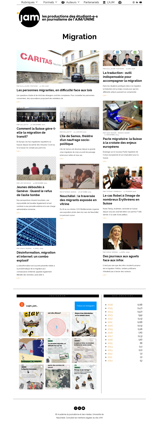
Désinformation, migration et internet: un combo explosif (36, 256)
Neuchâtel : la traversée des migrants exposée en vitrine (78, 200)
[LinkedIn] (137, 2)
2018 (110, 332)
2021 (110, 322)
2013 (110, 350)
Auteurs (71, 2)
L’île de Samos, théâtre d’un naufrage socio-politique (76, 140)
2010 (110, 360)
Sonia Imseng (25, 248)
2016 (110, 339)
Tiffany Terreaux (114, 191)
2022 (110, 318)
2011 (110, 357)
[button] (31, 324)
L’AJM (110, 2)
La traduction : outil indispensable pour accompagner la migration (122, 76)
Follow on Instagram (86, 306)
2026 (110, 304)
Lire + (19, 102)
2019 (110, 329)
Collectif (24, 124)
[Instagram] (133, 2)
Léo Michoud (25, 183)
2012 (110, 353)
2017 (110, 336)
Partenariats (91, 2)
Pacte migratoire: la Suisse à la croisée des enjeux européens (122, 143)
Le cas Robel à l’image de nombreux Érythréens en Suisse (121, 199)
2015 (110, 343)
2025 (110, 308)
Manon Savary (124, 133)
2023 (110, 315)
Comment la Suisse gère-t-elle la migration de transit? (36, 132)
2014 (110, 346)
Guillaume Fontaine (29, 86)
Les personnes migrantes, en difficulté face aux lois (54, 90)
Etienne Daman (69, 192)
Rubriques (28, 2)
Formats (48, 2)
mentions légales (85, 418)
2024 (110, 311)
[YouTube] (140, 2)
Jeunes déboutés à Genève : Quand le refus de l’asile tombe (34, 191)
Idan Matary (111, 133)
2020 (110, 325)
